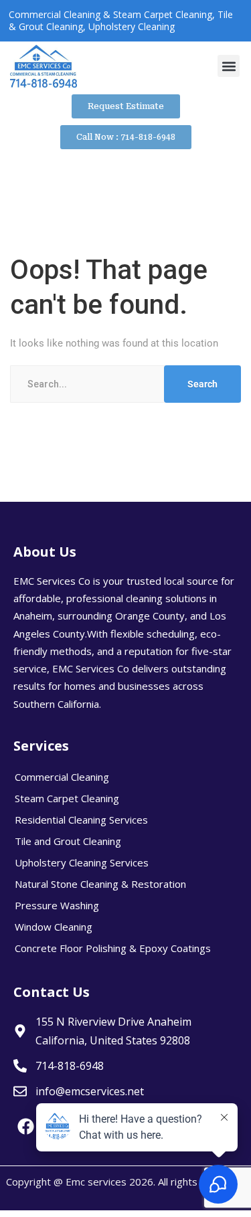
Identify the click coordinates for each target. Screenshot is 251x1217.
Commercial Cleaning (62, 776)
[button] (229, 66)
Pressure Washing (57, 905)
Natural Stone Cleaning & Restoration (100, 884)
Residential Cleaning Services (81, 819)
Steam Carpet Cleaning (67, 798)
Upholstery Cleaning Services (82, 862)
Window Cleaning (53, 926)
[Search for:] (125, 384)
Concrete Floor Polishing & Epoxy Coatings (113, 948)
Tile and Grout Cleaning (68, 841)
